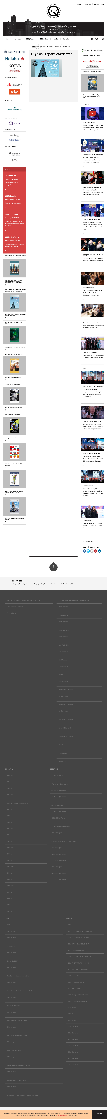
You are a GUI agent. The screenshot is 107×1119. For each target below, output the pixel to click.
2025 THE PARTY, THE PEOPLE (78, 963)
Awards (18, 39)
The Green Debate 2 (14, 1050)
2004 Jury (10, 911)
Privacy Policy (99, 4)
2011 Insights (11, 1042)
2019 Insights (11, 937)
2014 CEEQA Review (59, 873)
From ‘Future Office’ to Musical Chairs (20, 991)
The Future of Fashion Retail (17, 1020)
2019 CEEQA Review (66, 690)
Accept (99, 1113)
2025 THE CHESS (74, 976)
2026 (69, 925)
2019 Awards (63, 681)
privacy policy (62, 1115)
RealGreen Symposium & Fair (17, 1035)
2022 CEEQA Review (59, 818)
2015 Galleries (73, 1058)
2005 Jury (10, 905)
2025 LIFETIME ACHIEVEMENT (78, 969)
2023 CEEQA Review (59, 811)
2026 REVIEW (63, 615)
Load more (89, 541)
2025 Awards (63, 621)
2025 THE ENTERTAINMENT (78, 1001)
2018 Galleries (73, 1039)
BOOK (79, 4)
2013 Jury (10, 854)
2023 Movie (72, 1020)
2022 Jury (10, 809)
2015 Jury (10, 841)
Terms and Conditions (60, 784)
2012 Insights (11, 1027)
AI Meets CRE (11, 946)
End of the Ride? (12, 961)
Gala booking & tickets (15, 607)
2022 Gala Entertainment (61, 826)
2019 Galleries (73, 1033)
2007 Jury (10, 892)
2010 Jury (10, 873)
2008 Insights (11, 1086)
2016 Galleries (73, 1052)
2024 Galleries (73, 1014)
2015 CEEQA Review (66, 736)
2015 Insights (11, 997)
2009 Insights (11, 1072)
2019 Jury (10, 816)
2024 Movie (72, 1007)
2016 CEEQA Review (66, 728)
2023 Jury (10, 794)
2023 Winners (63, 660)
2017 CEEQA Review (66, 719)
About (8, 39)
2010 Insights (11, 1057)
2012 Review (63, 762)
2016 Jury (10, 835)
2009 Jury (10, 879)
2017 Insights (11, 967)
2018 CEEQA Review (66, 704)
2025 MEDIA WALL (74, 988)
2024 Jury (10, 788)
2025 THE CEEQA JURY (76, 982)
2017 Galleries (73, 1045)
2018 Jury (10, 822)
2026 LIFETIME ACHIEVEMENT (17, 803)
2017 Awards (63, 711)
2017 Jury (10, 828)
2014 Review (63, 745)
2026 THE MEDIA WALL (76, 950)
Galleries (66, 39)
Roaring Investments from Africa (18, 976)
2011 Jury (10, 866)
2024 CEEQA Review (59, 797)
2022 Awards (63, 666)
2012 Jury (10, 860)
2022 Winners (63, 675)
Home (5, 4)
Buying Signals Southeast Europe (18, 1065)
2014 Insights (11, 1012)
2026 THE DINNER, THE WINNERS (80, 931)
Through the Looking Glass (16, 1080)
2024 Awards (63, 636)
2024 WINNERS (64, 645)
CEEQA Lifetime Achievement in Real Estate (74, 600)
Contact (88, 4)
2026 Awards (63, 607)
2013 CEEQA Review (59, 879)
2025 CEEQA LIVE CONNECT (78, 995)
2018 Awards (63, 696)
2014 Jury (10, 847)
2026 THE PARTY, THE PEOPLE (78, 937)
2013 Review (63, 753)
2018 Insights (11, 952)
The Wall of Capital (13, 1006)
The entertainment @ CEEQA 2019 (64, 841)
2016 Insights (11, 982)
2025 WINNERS (64, 630)
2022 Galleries (73, 1026)
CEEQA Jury (30, 39)
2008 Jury (10, 886)
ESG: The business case (15, 925)
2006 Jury (10, 898)
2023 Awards (63, 651)
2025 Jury (10, 782)
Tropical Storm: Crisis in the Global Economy (22, 1095)
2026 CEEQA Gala (58, 775)
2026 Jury (10, 775)
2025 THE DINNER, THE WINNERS (80, 957)
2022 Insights (11, 931)
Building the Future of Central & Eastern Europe (23, 600)
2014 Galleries (73, 1065)
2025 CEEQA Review (59, 790)
